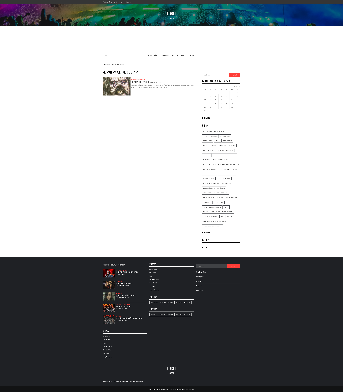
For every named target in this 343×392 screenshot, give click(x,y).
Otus (218, 178)
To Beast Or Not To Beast (210, 216)
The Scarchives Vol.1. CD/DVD (211, 212)
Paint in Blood (226, 178)
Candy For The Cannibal (210, 136)
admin (119, 274)
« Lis (203, 114)
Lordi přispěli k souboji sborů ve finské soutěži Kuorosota (221, 164)
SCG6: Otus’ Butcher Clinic (211, 193)
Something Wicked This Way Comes (227, 197)
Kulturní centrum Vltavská (228, 155)
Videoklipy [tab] (121, 265)
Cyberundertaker (225, 136)
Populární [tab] (106, 265)
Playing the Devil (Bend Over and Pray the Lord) (217, 183)
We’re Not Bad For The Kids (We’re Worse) (215, 221)
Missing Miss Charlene (209, 174)
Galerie (128, 2)
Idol (204, 150)
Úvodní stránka (107, 2)
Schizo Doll (224, 193)
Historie (121, 2)
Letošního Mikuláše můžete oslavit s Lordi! (129, 318)
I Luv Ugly (221, 150)
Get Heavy (217, 141)
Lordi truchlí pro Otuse (210, 169)
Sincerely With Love (209, 197)
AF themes (190, 389)
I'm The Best (232, 145)
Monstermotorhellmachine (227, 174)
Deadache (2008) (140, 82)
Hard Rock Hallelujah (209, 145)
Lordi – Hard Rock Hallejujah (125, 295)
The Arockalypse (218, 202)
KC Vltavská (206, 155)
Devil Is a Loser (207, 141)
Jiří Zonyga (106, 353)
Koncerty (175, 55)
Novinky (183, 55)
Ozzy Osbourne (107, 357)
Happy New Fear (227, 141)
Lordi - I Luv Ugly (223, 160)
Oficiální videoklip (208, 178)
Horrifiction (222, 145)
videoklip (229, 216)
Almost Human (207, 131)
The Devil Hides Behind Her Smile (212, 207)
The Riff (226, 207)
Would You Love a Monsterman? (212, 226)
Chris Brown (106, 339)
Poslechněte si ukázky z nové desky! (214, 188)
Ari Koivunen (106, 336)
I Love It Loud (212, 150)
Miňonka (153, 82)
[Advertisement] (171, 39)
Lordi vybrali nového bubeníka (229, 169)
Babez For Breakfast (220, 131)
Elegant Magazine (179, 389)
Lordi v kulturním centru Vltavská (127, 272)
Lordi (115, 2)
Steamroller (207, 202)
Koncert (215, 155)
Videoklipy (191, 55)
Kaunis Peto (229, 150)
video (222, 216)
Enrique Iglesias (107, 346)
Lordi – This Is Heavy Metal (124, 284)
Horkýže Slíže (107, 350)
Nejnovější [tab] (113, 265)
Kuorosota (206, 160)
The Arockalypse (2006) (123, 307)
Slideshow (142, 79)
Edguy (104, 343)
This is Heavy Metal (227, 212)
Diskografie (165, 55)
